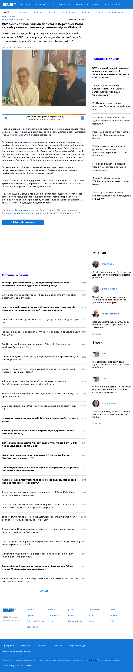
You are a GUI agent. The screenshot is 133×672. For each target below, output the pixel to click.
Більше (43, 591)
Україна (12, 16)
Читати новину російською (15, 19)
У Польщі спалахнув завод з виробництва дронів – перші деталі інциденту (111, 195)
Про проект (8, 646)
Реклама (58, 646)
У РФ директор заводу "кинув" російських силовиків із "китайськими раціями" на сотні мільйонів (109, 151)
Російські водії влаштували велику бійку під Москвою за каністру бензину (111, 135)
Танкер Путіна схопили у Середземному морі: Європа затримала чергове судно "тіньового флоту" (108, 90)
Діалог (4, 16)
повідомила (16, 135)
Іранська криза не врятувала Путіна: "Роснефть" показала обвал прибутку (111, 120)
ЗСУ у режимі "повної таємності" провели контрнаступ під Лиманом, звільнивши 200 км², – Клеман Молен (110, 73)
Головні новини (105, 59)
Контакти (41, 646)
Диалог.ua (93, 660)
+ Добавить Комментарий (23, 222)
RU (9, 12)
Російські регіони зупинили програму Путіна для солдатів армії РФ (111, 106)
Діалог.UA (20, 210)
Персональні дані (78, 646)
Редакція (25, 646)
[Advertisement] (44, 247)
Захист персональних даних (16, 651)
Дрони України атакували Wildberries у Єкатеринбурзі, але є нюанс (111, 181)
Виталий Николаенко (21, 47)
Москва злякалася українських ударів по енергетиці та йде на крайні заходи (109, 167)
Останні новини (15, 275)
